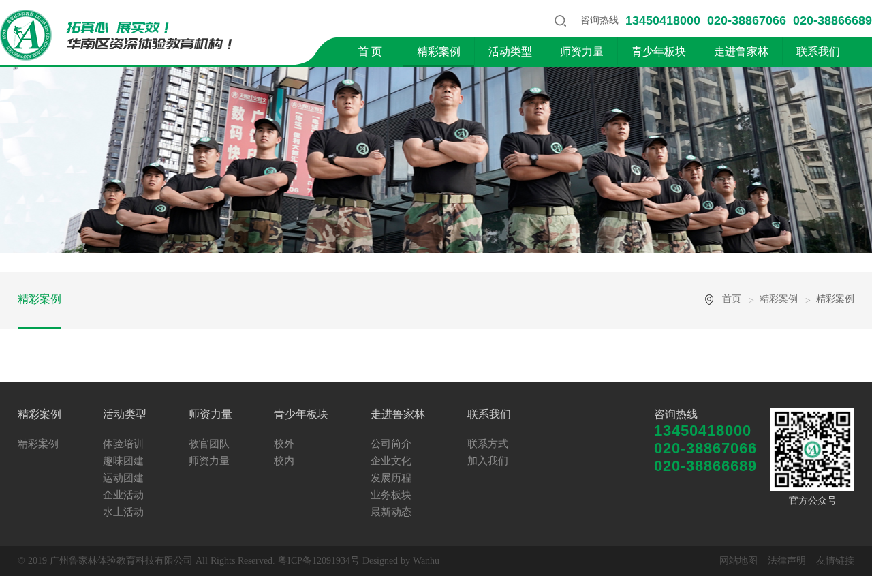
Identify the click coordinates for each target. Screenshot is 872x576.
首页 (731, 299)
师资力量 (582, 51)
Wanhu (426, 561)
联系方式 (487, 443)
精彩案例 (439, 51)
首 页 (370, 51)
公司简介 (391, 443)
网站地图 (738, 561)
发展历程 (391, 477)
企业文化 (391, 460)
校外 (284, 443)
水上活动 (123, 511)
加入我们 (487, 460)
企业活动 (123, 494)
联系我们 (818, 51)
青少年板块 (659, 51)
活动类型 (510, 51)
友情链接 (835, 561)
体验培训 (123, 443)
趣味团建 (123, 460)
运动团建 (123, 477)
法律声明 (787, 561)
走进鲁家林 (741, 51)
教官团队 (209, 443)
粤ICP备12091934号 (319, 561)
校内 (284, 460)
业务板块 (391, 494)
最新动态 (391, 511)
